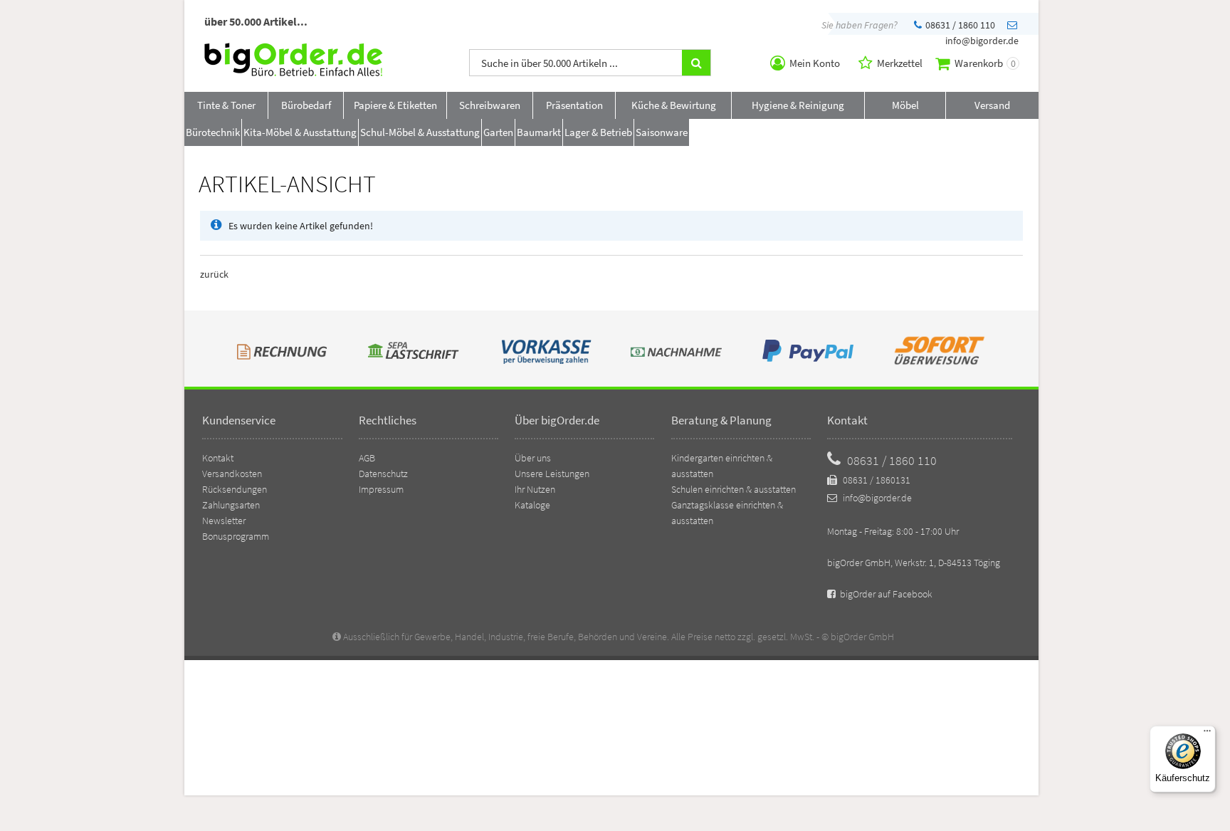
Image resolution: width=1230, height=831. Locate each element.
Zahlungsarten (231, 504)
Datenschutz (383, 473)
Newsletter (224, 520)
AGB (367, 457)
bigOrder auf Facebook (885, 593)
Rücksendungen (234, 489)
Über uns (533, 457)
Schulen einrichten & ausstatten (733, 489)
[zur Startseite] (293, 72)
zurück (214, 274)
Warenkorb (984, 63)
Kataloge (532, 504)
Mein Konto (813, 63)
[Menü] (1207, 734)
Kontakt (217, 457)
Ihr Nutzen (535, 489)
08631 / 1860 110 (959, 25)
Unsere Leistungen (552, 473)
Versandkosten (232, 473)
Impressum (381, 489)
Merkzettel (898, 63)
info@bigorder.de (876, 497)
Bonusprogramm (235, 536)
